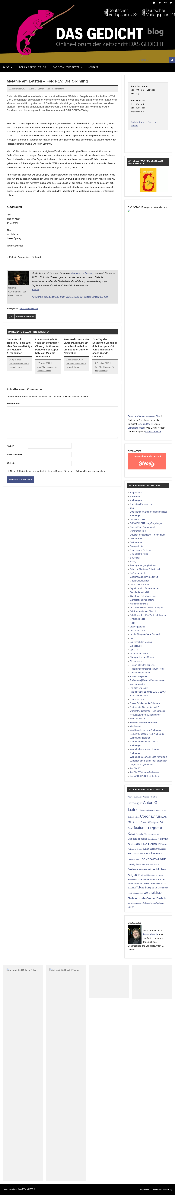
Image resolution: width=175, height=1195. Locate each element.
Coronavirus (150, 816)
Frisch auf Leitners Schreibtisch (145, 569)
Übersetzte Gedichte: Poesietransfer (147, 711)
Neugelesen (136, 661)
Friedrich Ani (155, 834)
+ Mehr (35, 289)
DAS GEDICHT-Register (66, 67)
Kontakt (93, 67)
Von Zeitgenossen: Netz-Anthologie (147, 734)
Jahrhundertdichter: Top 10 (143, 611)
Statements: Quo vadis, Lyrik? (144, 707)
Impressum (145, 1189)
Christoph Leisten (133, 817)
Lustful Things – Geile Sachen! (145, 634)
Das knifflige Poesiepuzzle (143, 527)
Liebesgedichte (137, 627)
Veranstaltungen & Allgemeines (145, 715)
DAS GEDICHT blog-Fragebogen (146, 523)
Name (10, 446)
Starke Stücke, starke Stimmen (145, 703)
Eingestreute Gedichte (141, 550)
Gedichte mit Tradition (140, 584)
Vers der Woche (137, 718)
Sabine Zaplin (149, 883)
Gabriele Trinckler (137, 838)
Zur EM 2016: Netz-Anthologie (144, 772)
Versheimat (135, 726)
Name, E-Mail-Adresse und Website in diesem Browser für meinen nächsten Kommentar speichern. (58, 471)
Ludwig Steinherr (136, 864)
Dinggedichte (136, 546)
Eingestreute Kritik (139, 554)
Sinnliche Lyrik (137, 699)
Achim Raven (133, 797)
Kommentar (13, 403)
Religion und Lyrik (139, 688)
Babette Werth (146, 810)
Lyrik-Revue (136, 646)
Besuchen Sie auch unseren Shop (144, 416)
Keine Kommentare (55, 89)
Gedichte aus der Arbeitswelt (144, 577)
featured (141, 828)
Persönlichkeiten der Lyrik (142, 665)
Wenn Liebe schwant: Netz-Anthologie (148, 757)
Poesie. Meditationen (140, 673)
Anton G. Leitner (36, 89)
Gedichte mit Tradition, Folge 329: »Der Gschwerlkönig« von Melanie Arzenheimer (19, 346)
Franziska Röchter (142, 834)
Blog (6, 67)
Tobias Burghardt (146, 887)
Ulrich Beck (163, 888)
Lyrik (10, 316)
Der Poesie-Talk (138, 531)
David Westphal (150, 822)
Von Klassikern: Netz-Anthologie (145, 730)
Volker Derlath (156, 898)
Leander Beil (133, 860)
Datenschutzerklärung (162, 1189)
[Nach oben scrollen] (169, 1189)
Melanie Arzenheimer (81, 273)
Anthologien (136, 500)
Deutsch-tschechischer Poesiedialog (148, 535)
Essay (133, 561)
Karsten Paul (138, 854)
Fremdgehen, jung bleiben (143, 565)
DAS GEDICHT (145, 424)
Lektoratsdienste (136, 428)
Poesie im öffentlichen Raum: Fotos (147, 669)
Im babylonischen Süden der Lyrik (146, 607)
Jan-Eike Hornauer (148, 844)
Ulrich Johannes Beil (135, 893)
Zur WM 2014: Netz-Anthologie (145, 776)
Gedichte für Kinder (139, 581)
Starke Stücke (160, 883)
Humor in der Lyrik (139, 604)
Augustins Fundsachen (141, 504)
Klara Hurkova (153, 853)
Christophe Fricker (159, 810)
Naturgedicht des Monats (142, 657)
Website (11, 463)
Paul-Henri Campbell (155, 879)
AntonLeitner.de (150, 934)
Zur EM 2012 (136, 768)
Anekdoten (135, 496)
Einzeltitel (135, 558)
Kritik (132, 623)
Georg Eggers (152, 839)
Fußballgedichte (138, 573)
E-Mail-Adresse (15, 454)
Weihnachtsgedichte (140, 738)
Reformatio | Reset (139, 676)
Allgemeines (136, 492)
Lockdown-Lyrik (137, 630)
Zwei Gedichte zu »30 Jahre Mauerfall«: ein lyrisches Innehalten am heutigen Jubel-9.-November (76, 346)
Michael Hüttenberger (149, 875)
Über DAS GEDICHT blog (32, 67)
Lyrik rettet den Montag (141, 642)
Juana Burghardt (151, 849)
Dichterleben (136, 542)
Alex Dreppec (143, 797)
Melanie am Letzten (25, 316)
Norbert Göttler (140, 880)
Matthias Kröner (152, 864)
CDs (132, 508)
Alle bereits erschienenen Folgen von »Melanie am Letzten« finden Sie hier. (70, 297)
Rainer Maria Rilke (135, 883)
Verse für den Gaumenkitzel (143, 722)
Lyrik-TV (134, 650)
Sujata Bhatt (132, 888)
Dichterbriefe (136, 538)
